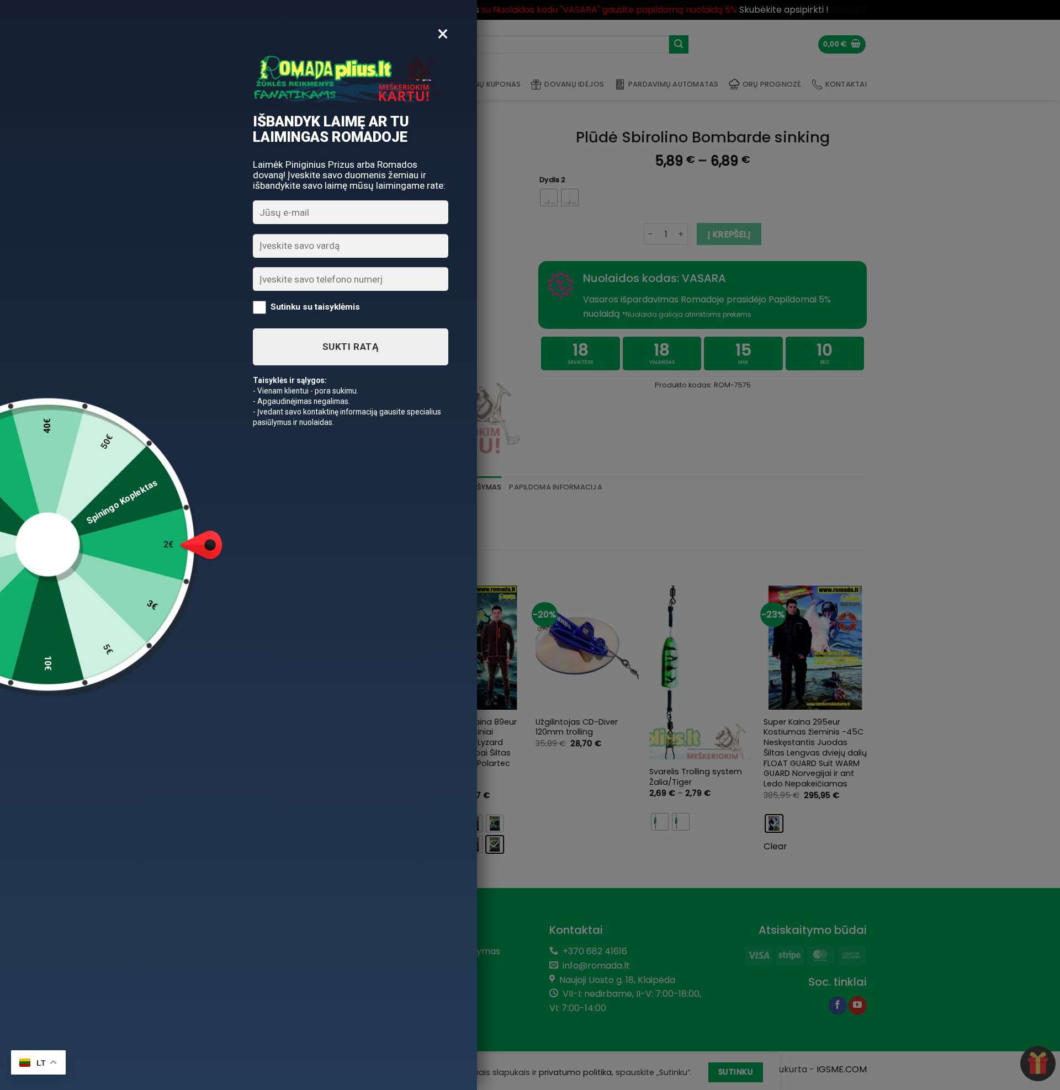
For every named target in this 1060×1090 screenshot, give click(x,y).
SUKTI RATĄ (350, 346)
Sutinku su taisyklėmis (315, 307)
